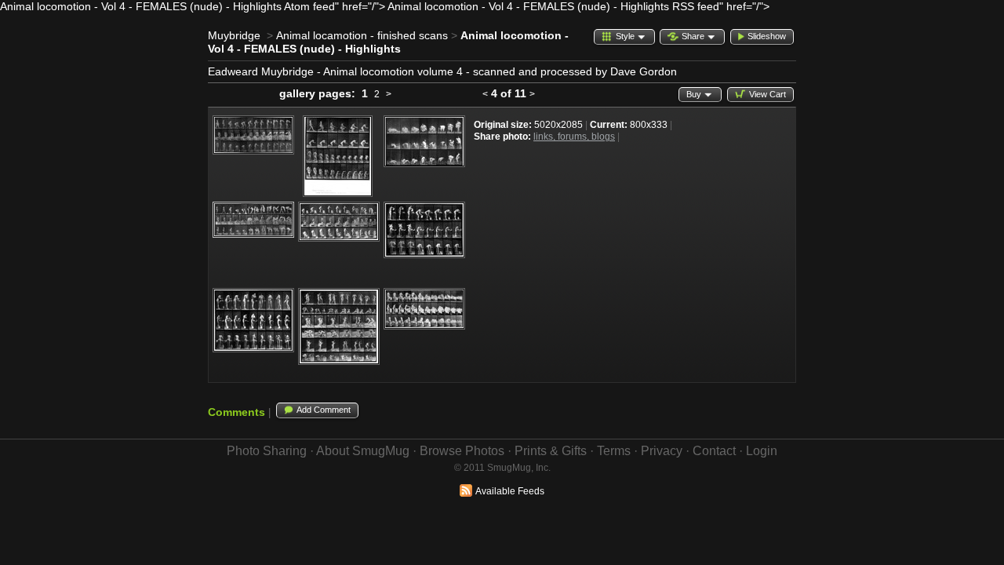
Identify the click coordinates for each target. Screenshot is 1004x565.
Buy (693, 94)
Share (693, 36)
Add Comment (323, 409)
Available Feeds (509, 491)
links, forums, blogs (574, 136)
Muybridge (234, 35)
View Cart (767, 94)
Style (625, 36)
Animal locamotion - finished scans (362, 35)
